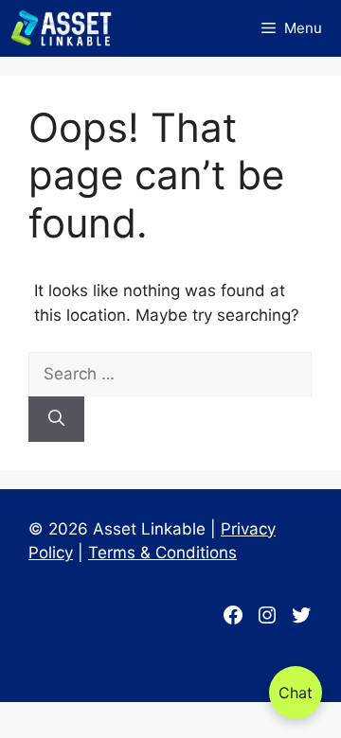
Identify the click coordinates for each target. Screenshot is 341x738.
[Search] (56, 419)
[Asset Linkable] (60, 28)
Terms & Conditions (162, 552)
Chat (295, 692)
